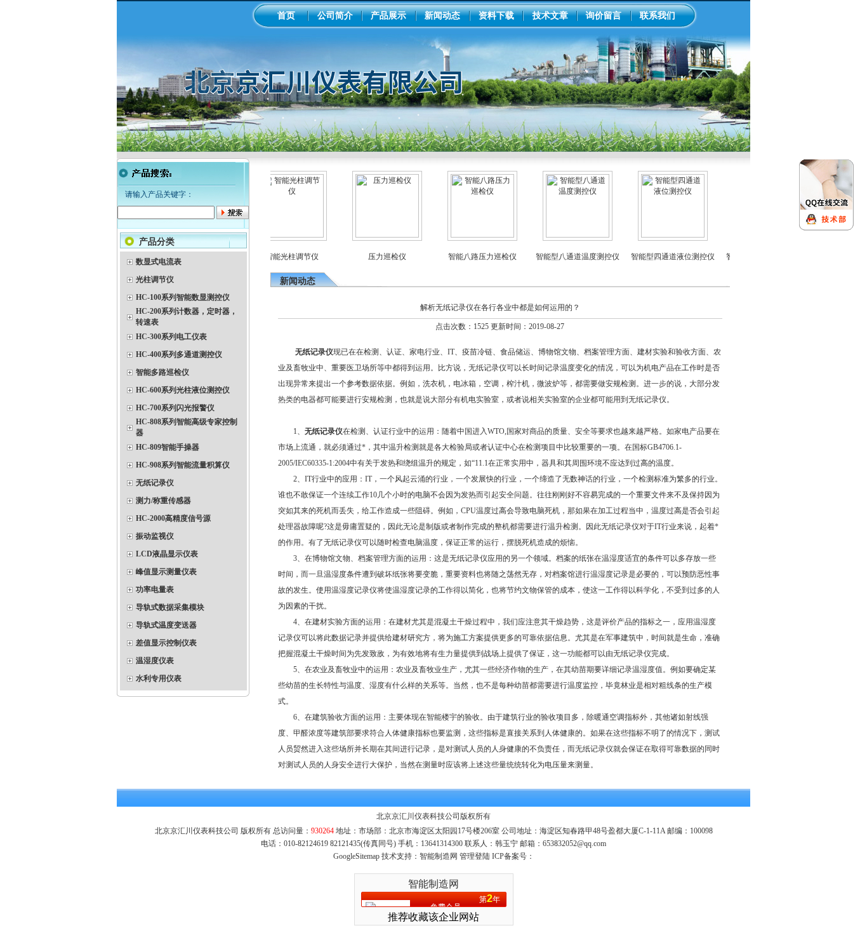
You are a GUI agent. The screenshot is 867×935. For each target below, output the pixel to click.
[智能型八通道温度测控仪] (563, 235)
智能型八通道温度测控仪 (564, 256)
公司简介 (335, 15)
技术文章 (550, 15)
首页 (286, 15)
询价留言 (603, 15)
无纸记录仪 (324, 431)
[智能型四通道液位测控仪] (659, 235)
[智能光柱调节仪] (278, 235)
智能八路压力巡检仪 (468, 256)
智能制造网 (433, 883)
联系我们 (657, 15)
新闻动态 (442, 15)
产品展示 (388, 15)
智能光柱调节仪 (278, 256)
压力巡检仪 (373, 256)
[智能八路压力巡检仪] (468, 235)
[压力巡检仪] (373, 235)
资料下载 (496, 15)
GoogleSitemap (356, 856)
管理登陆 (475, 856)
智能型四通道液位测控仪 (659, 256)
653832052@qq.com (574, 843)
